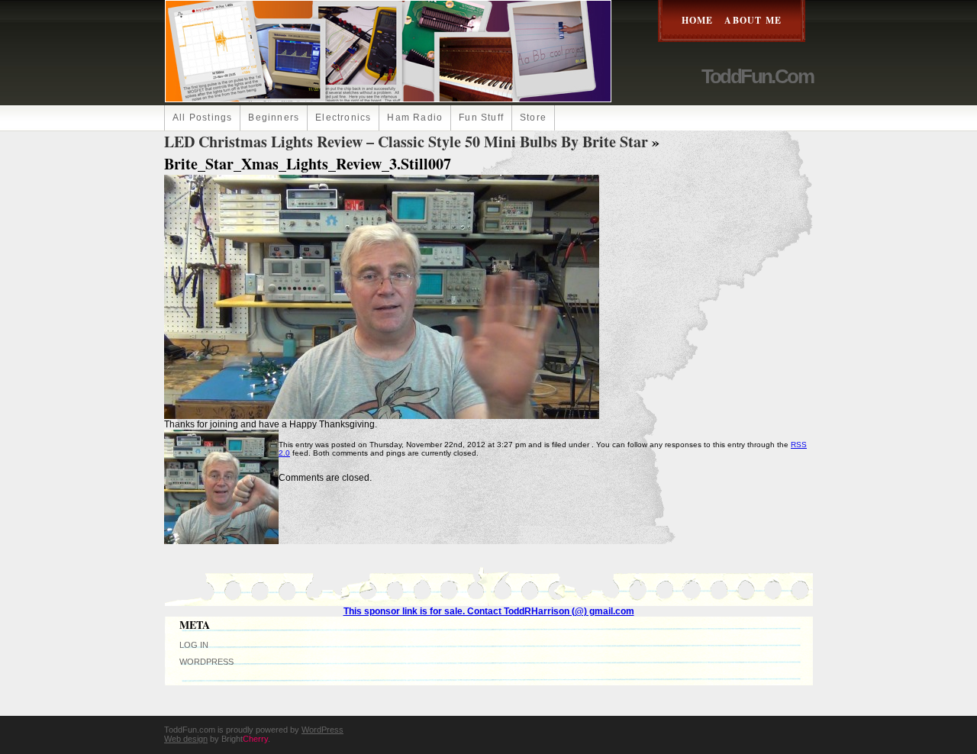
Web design (186, 738)
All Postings (202, 117)
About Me (753, 20)
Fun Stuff (481, 117)
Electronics (343, 117)
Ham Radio (415, 117)
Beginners (273, 117)
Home (698, 20)
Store (533, 117)
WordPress (206, 661)
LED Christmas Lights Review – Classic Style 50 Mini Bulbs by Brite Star (406, 141)
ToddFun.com (757, 76)
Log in (193, 644)
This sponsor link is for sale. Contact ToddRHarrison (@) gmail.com (488, 611)
